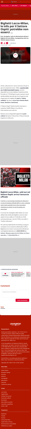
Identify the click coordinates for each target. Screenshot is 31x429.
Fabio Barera (13, 43)
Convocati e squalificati (7, 404)
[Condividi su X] (7, 43)
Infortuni (3, 376)
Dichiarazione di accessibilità (8, 423)
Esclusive (3, 374)
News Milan (15, 5)
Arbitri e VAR (4, 406)
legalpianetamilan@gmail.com (9, 355)
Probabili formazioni (6, 396)
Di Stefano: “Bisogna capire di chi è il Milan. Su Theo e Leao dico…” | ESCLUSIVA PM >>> (15, 233)
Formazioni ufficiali (6, 398)
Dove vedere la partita (6, 402)
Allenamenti (4, 380)
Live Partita (4, 392)
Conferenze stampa (6, 384)
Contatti (3, 415)
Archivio (3, 417)
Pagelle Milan (4, 394)
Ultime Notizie (4, 370)
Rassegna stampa (5, 372)
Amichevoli (4, 400)
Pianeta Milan (5, 5)
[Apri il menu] (2, 2)
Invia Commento (22, 300)
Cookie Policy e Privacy (6, 421)
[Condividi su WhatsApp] (2, 43)
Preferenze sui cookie (6, 425)
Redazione (3, 413)
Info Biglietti (23, 5)
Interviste (3, 382)
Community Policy (5, 419)
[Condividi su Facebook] (4, 43)
